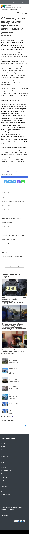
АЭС (12, 416)
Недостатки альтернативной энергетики (13, 396)
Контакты (4, 2)
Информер (5, 443)
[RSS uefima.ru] (24, 521)
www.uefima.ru (8, 5)
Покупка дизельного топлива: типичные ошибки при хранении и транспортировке (13, 218)
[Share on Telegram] (14, 181)
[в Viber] (19, 181)
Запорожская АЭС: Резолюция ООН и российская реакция (14, 379)
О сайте (9, 2)
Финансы (5, 474)
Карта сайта (6, 453)
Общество (5, 467)
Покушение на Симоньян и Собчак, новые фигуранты (13, 351)
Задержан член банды (14, 210)
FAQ (13, 2)
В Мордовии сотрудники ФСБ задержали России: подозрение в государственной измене (14, 300)
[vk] (18, 521)
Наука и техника (7, 470)
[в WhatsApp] (23, 181)
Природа (5, 477)
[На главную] (9, 38)
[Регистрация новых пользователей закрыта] (26, 13)
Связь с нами (6, 456)
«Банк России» (6, 494)
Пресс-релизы (6, 480)
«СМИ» (4, 491)
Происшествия (15, 38)
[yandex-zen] (16, 521)
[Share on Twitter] (6, 181)
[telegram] (21, 521)
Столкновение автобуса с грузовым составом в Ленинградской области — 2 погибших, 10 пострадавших (14, 326)
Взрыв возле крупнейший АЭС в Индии (13, 411)
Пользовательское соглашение (8, 509)
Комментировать (15, 177)
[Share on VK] (10, 181)
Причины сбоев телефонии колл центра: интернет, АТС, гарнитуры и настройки (14, 248)
